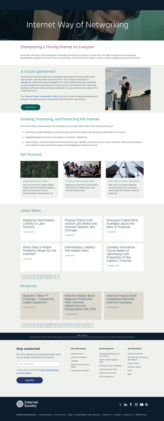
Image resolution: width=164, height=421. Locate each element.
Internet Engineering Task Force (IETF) (109, 355)
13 (82, 325)
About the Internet (135, 353)
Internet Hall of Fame (107, 373)
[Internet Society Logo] (27, 404)
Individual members (79, 357)
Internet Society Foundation (110, 365)
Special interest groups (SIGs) (80, 366)
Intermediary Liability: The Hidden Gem (80, 249)
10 (67, 325)
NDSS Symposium (106, 376)
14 (87, 325)
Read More (31, 107)
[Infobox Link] (39, 188)
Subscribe (29, 380)
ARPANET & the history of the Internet (138, 358)
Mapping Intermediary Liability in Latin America (39, 224)
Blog (129, 374)
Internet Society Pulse (108, 369)
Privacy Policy (25, 373)
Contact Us (107, 414)
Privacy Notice (45, 414)
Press (130, 370)
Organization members (80, 370)
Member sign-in (77, 353)
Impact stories (134, 363)
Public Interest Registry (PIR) (108, 361)
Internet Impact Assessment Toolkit (41, 96)
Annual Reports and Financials (87, 414)
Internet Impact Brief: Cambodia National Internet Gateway (121, 299)
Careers (118, 414)
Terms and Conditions (50, 370)
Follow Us (128, 414)
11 (72, 325)
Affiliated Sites (141, 414)
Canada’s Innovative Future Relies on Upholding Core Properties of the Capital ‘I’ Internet (120, 254)
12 (77, 325)
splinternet (26, 82)
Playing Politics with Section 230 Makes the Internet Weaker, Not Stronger (81, 225)
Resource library (134, 367)
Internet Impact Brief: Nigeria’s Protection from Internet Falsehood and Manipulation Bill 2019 (80, 302)
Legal (70, 414)
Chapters (74, 361)
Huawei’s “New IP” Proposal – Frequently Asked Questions (38, 299)
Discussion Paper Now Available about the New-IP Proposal (122, 224)
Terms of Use (59, 414)
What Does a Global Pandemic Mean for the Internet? (39, 251)
